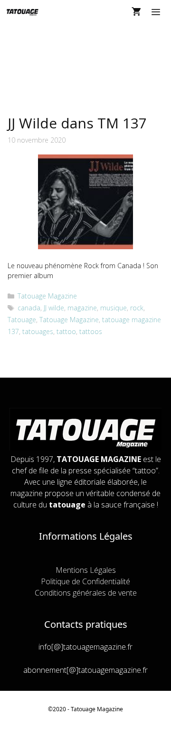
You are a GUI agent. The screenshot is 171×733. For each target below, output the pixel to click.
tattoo (66, 331)
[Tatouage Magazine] (22, 12)
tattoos (90, 331)
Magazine (110, 709)
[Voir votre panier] (136, 12)
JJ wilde (54, 307)
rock (136, 307)
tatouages (37, 331)
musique (113, 307)
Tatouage (22, 319)
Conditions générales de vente (86, 593)
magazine (82, 307)
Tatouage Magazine (47, 295)
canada (29, 307)
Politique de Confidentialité (85, 581)
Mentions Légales (86, 570)
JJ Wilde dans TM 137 (77, 123)
